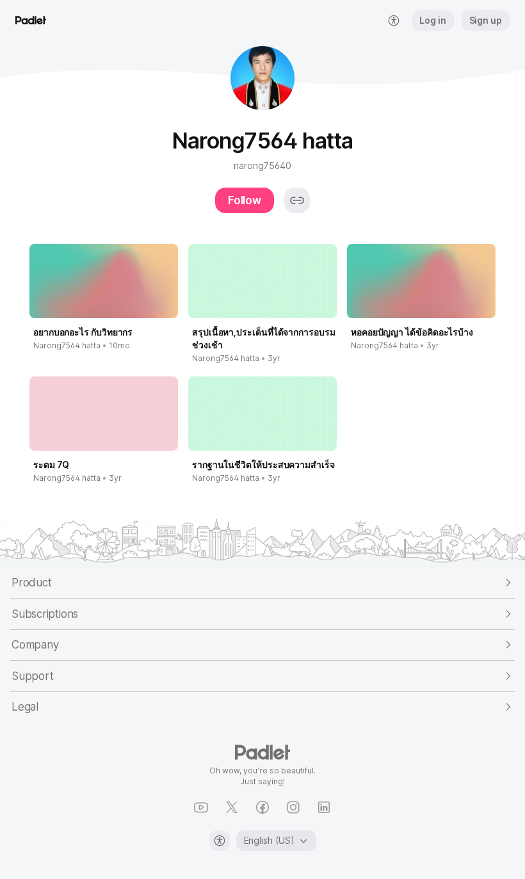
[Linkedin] (324, 807)
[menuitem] (394, 20)
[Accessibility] (219, 840)
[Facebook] (262, 807)
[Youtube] (201, 807)
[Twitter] (231, 807)
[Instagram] (293, 807)
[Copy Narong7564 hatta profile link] (297, 200)
